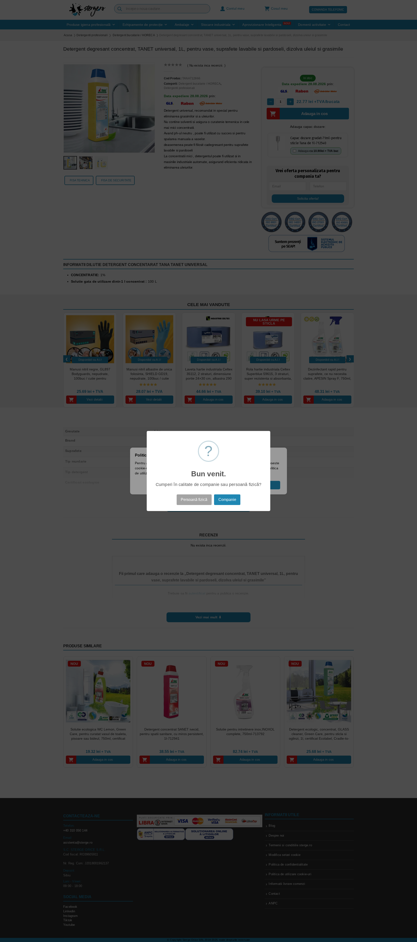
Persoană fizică (194, 500)
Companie (227, 500)
